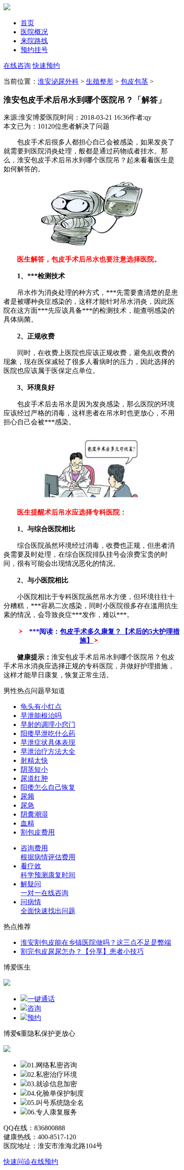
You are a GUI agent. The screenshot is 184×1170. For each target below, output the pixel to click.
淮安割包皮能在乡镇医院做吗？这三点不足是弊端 (96, 942)
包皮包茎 (134, 81)
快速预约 (46, 65)
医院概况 (34, 31)
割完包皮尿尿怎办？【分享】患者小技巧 (82, 951)
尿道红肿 (34, 778)
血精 (27, 823)
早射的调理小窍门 (48, 724)
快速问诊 (17, 1161)
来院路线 (34, 40)
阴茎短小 (34, 769)
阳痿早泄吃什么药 (48, 733)
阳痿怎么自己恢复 (48, 787)
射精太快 (34, 760)
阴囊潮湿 (34, 814)
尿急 (27, 805)
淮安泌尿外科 (58, 81)
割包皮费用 (38, 832)
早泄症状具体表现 (48, 742)
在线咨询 (17, 65)
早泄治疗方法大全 (48, 751)
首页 (27, 22)
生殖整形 (99, 81)
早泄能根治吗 (41, 715)
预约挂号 (34, 49)
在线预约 (44, 1161)
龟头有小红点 (41, 706)
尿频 (27, 796)
